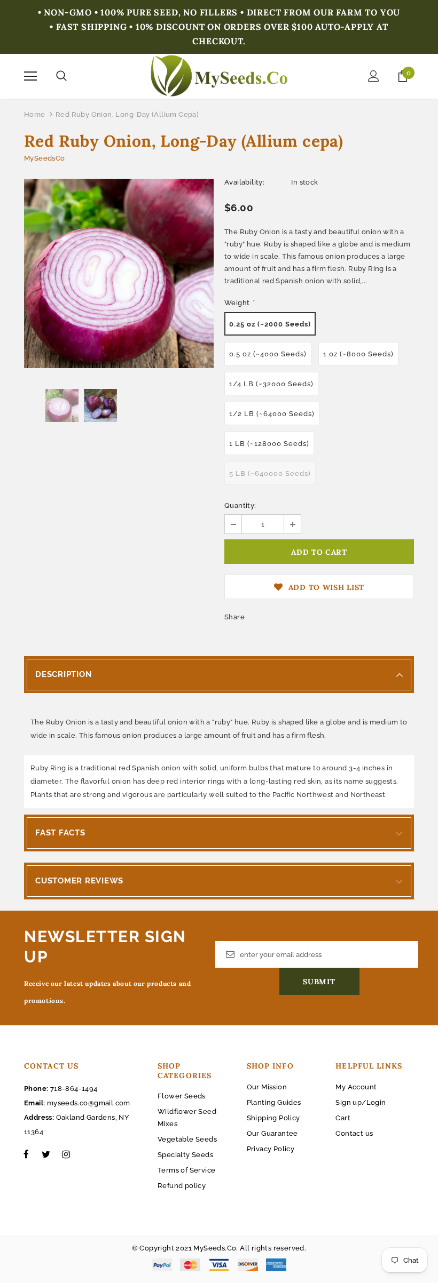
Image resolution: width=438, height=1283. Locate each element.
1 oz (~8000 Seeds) (358, 354)
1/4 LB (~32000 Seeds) (271, 384)
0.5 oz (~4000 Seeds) (268, 354)
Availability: (244, 182)
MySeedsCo (44, 158)
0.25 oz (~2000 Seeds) (270, 324)
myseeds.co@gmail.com (88, 1103)
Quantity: (240, 505)
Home (34, 114)
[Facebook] (26, 1154)
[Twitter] (46, 1154)
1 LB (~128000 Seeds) (269, 444)
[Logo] (219, 75)
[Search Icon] (61, 76)
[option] (119, 273)
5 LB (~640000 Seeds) (270, 473)
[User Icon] (373, 76)
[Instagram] (65, 1154)
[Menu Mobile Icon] (30, 76)
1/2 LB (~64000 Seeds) (272, 414)
